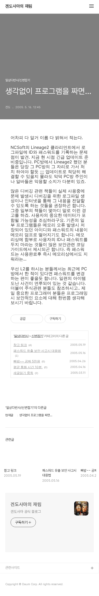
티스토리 (11, 577)
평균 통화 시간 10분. (28, 367)
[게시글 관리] (37, 319)
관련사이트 (12, 568)
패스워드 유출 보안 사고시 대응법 (37, 351)
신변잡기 (37, 336)
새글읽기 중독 (23, 373)
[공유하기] (30, 319)
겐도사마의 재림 (18, 6)
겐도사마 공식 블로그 (26, 511)
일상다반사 (21, 336)
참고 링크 (20, 345)
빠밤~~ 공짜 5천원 (26, 361)
